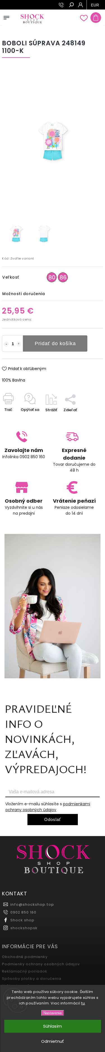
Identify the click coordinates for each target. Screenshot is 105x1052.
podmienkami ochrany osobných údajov (47, 807)
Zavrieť (87, 419)
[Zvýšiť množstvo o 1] (18, 344)
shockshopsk (24, 928)
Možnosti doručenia (23, 293)
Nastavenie (52, 1013)
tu (83, 1003)
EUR (95, 5)
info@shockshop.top (32, 904)
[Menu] (6, 16)
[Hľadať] (71, 5)
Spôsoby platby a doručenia (31, 978)
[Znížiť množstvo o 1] (6, 344)
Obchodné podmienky (25, 956)
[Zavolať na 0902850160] (62, 5)
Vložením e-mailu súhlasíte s (47, 807)
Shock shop (22, 920)
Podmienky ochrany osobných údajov (41, 964)
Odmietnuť (52, 1041)
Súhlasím (52, 1026)
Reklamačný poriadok (24, 971)
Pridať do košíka (55, 343)
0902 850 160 (23, 912)
